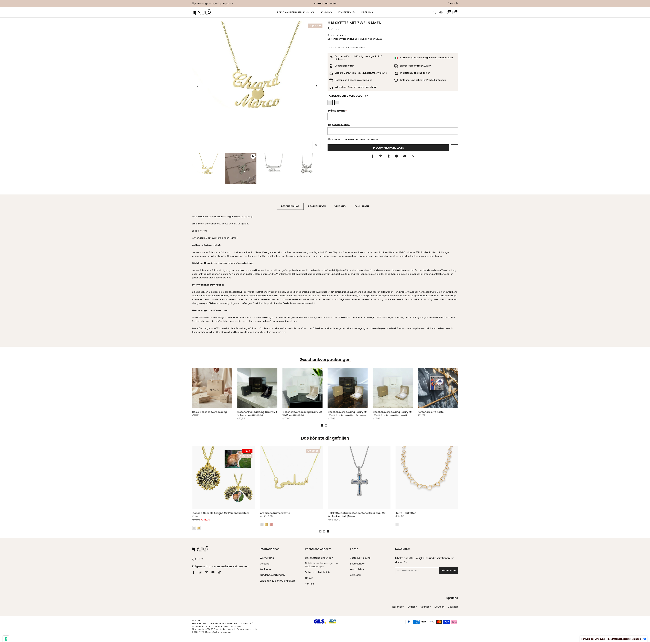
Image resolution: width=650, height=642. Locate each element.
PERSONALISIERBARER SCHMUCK (296, 12)
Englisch (412, 606)
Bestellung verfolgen (207, 3)
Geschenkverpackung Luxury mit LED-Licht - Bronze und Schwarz (386, 413)
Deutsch (440, 606)
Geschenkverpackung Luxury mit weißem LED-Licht (341, 413)
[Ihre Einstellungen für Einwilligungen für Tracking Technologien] (6, 639)
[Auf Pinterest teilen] (380, 156)
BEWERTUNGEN (317, 206)
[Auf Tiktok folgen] (219, 572)
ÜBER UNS (367, 12)
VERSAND (340, 206)
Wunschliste (357, 569)
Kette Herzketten (292, 513)
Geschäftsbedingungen (319, 558)
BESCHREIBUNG (290, 206)
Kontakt (309, 583)
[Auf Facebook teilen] (372, 156)
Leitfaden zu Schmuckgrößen (277, 580)
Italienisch (398, 606)
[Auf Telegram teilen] (396, 156)
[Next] (316, 86)
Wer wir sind (267, 558)
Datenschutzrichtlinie (317, 572)
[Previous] (198, 86)
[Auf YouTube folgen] (212, 572)
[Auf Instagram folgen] (200, 572)
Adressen (355, 575)
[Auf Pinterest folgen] (206, 572)
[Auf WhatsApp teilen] (413, 156)
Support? (227, 3)
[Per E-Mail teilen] (404, 156)
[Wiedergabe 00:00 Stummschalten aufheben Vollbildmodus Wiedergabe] (257, 86)
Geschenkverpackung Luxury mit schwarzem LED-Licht (296, 413)
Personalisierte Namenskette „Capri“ (372, 513)
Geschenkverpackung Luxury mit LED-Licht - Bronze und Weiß (431, 413)
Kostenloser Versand (339, 38)
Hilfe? (200, 559)
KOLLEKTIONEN (346, 12)
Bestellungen (357, 563)
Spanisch (425, 606)
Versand (264, 563)
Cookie (309, 578)
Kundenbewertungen (272, 575)
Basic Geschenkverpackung (248, 412)
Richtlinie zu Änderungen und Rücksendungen (322, 565)
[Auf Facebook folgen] (193, 572)
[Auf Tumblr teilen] (388, 156)
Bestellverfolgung (360, 558)
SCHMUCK (326, 12)
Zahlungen (266, 569)
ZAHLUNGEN (361, 206)
